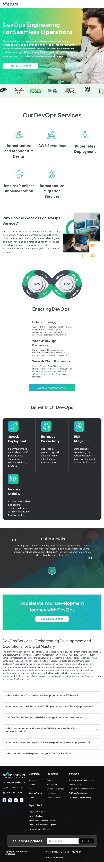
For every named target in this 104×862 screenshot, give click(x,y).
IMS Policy (76, 851)
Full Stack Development (78, 793)
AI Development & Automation (81, 780)
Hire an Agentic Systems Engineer (42, 820)
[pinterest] (21, 800)
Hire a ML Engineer (36, 816)
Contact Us (33, 797)
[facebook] (4, 800)
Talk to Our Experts (20, 65)
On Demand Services (55, 789)
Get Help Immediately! (52, 387)
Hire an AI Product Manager (40, 829)
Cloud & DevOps (75, 784)
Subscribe (86, 841)
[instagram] (10, 800)
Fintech (50, 780)
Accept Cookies (11, 853)
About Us (32, 780)
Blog (30, 789)
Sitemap (65, 851)
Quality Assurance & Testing (80, 797)
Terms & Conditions (54, 857)
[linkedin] (16, 800)
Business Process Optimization (81, 789)
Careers (32, 784)
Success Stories (35, 793)
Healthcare (51, 793)
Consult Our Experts (52, 619)
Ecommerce (52, 784)
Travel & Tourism (53, 797)
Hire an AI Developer (37, 812)
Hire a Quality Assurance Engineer (42, 825)
